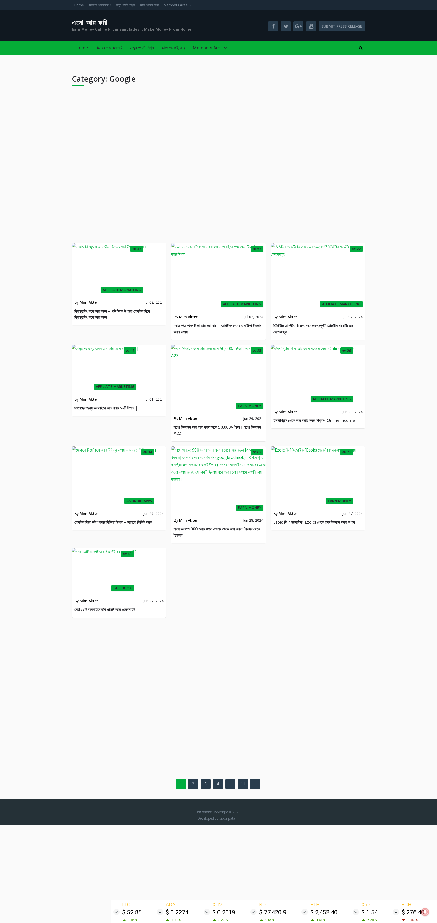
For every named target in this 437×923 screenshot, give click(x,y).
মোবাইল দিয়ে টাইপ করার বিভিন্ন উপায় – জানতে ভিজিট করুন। (114, 522)
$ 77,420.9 (272, 912)
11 (243, 784)
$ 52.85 (132, 912)
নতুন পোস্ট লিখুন (125, 5)
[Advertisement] (218, 166)
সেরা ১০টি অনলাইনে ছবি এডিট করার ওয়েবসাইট (104, 609)
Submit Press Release (342, 26)
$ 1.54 (369, 912)
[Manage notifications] (425, 912)
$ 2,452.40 (323, 912)
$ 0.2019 (223, 912)
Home (79, 5)
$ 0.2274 (177, 912)
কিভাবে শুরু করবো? (100, 5)
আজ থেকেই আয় (149, 5)
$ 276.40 (413, 912)
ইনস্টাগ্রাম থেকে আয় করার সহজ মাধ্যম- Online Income (314, 420)
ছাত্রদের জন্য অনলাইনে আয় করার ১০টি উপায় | (106, 408)
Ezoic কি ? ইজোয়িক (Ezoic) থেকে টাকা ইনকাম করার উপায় (314, 522)
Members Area (176, 5)
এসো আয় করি (90, 22)
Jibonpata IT (229, 818)
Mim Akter (89, 302)
